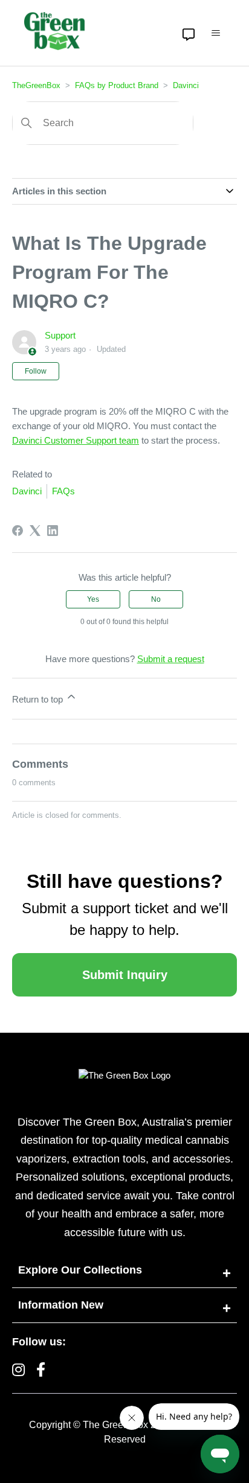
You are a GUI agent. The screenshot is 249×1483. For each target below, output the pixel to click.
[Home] (54, 31)
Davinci (186, 85)
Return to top (38, 699)
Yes (93, 599)
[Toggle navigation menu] (216, 33)
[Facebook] (17, 530)
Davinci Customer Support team (75, 440)
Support (60, 335)
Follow (36, 371)
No (156, 599)
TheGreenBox (36, 85)
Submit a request (170, 659)
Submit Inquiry (124, 974)
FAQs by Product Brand (116, 85)
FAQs (63, 491)
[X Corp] (35, 530)
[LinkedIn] (52, 530)
